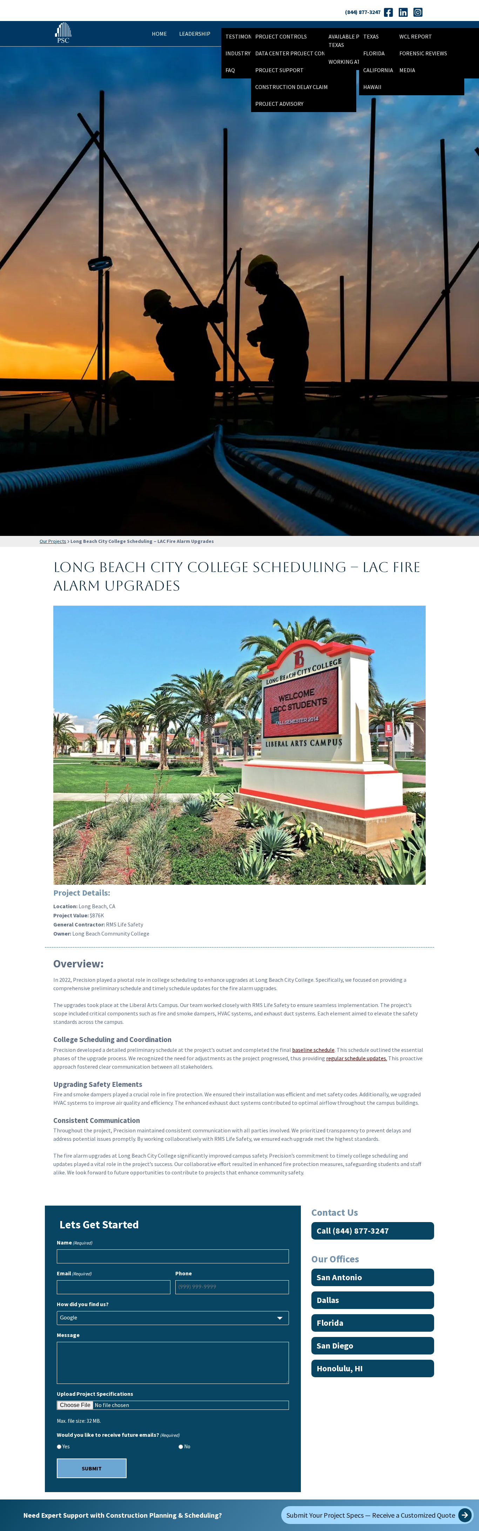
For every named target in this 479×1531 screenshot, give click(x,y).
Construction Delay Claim (291, 86)
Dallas (328, 1300)
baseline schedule (313, 1049)
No (187, 1446)
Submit (92, 1468)
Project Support (279, 70)
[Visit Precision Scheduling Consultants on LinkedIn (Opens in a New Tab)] (403, 12)
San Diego (335, 1345)
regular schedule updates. (356, 1058)
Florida (330, 1322)
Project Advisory (279, 103)
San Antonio (339, 1277)
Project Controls (281, 36)
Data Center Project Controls (298, 53)
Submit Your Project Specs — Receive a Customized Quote (371, 1515)
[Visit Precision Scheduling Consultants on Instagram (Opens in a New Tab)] (417, 12)
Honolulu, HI (340, 1368)
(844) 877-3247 (362, 11)
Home (159, 33)
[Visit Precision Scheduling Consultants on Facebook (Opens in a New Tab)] (388, 12)
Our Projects (53, 541)
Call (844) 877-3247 (353, 1230)
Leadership (194, 33)
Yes (66, 1446)
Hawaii (372, 86)
